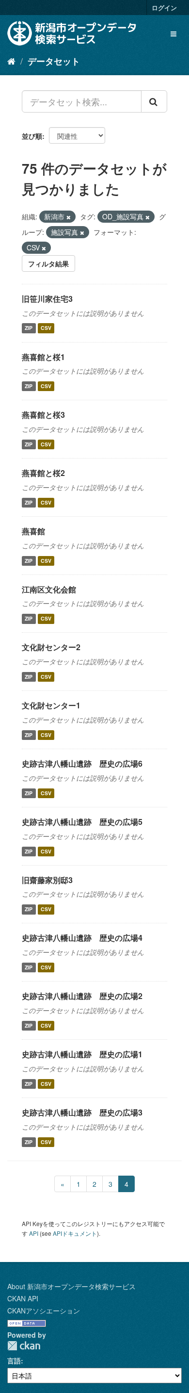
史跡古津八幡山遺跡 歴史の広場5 (82, 821)
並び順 (32, 136)
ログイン (164, 7)
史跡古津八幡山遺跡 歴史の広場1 (82, 1054)
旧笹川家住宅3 (47, 298)
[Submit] (154, 101)
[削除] (68, 217)
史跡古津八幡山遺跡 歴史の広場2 (82, 995)
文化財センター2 (51, 647)
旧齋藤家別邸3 (47, 879)
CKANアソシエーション (43, 1310)
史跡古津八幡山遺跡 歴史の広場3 (82, 1112)
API (33, 1233)
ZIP (28, 328)
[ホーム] (11, 60)
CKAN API (22, 1298)
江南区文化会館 (49, 589)
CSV (46, 328)
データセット (54, 61)
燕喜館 (33, 531)
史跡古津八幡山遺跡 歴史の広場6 (82, 763)
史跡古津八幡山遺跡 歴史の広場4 (82, 937)
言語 (14, 1360)
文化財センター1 (51, 705)
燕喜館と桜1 (43, 356)
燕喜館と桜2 (43, 472)
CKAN (23, 1346)
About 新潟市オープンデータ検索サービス (71, 1286)
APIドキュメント (75, 1233)
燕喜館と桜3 (43, 414)
